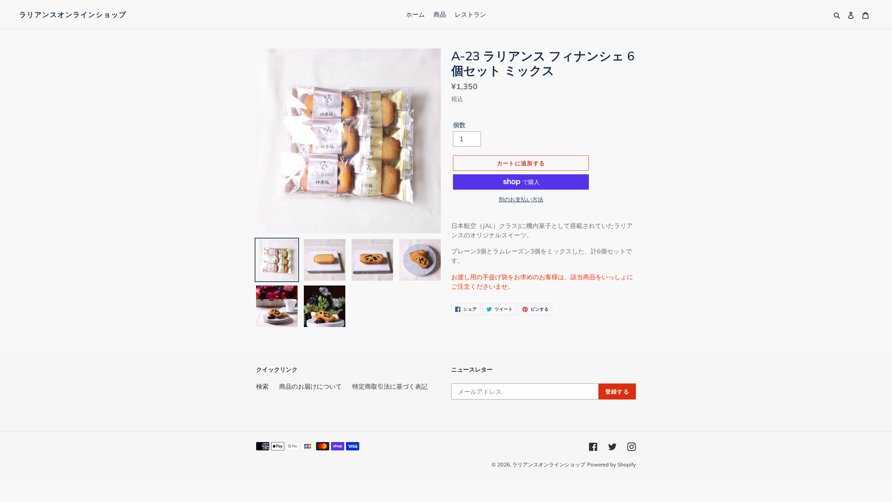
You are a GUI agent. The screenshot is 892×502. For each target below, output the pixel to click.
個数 (459, 125)
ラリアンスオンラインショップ (72, 14)
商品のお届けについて (310, 386)
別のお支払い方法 (521, 199)
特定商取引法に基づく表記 (390, 386)
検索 (262, 386)
